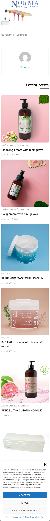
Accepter (25, 495)
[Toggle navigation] (5, 23)
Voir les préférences (25, 510)
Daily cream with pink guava (19, 214)
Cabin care (23, 145)
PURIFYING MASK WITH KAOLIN (22, 278)
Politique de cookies (13, 517)
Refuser (25, 503)
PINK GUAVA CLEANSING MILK (21, 410)
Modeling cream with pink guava (22, 150)
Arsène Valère (8, 145)
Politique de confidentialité (32, 517)
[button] (45, 464)
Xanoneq (9, 35)
